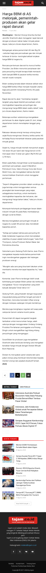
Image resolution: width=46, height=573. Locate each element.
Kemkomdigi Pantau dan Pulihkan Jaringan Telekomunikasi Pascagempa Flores (28, 482)
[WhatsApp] (23, 375)
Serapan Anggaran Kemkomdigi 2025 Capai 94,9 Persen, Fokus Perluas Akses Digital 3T (29, 423)
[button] (4, 3)
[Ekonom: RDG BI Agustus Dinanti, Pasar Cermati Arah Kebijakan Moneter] (8, 471)
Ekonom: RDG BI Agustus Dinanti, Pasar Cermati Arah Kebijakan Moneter (28, 470)
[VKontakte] (26, 551)
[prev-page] (3, 432)
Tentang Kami (31, 564)
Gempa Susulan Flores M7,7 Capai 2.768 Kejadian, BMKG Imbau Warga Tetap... (29, 458)
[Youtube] (32, 551)
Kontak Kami (20, 564)
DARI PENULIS (25, 387)
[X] (17, 375)
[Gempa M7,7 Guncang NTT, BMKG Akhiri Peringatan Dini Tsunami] (8, 495)
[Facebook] (12, 375)
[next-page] (7, 432)
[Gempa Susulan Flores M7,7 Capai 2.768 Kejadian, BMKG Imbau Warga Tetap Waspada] (8, 459)
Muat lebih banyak (22, 504)
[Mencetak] (28, 375)
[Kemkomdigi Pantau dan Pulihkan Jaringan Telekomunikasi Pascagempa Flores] (8, 483)
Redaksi (11, 564)
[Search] (42, 3)
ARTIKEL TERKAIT (10, 387)
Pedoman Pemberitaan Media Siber (23, 566)
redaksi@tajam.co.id (28, 545)
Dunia (4, 9)
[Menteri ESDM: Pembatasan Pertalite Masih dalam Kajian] (8, 448)
